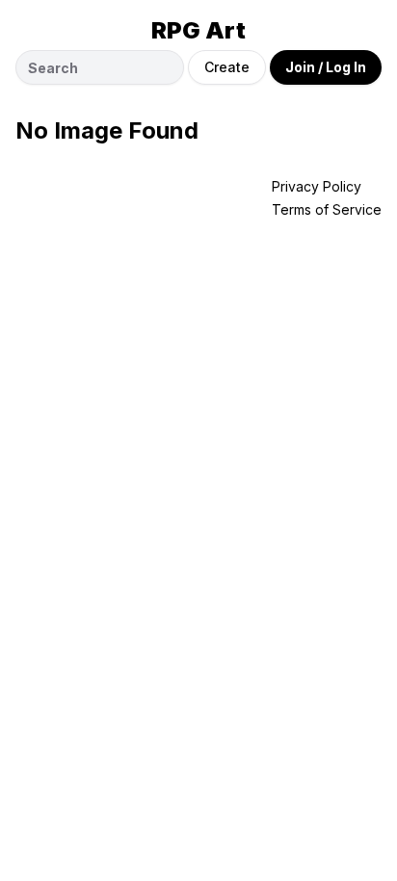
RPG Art (198, 30)
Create (227, 67)
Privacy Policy (316, 186)
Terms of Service (327, 209)
